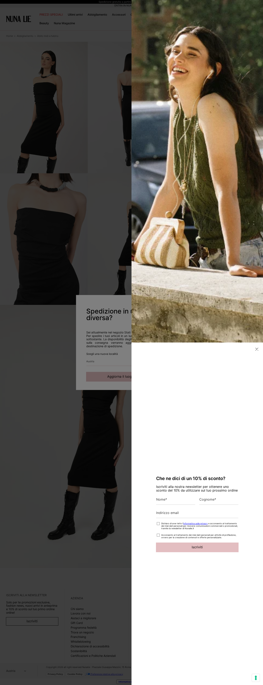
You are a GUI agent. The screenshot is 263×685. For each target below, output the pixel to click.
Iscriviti (197, 547)
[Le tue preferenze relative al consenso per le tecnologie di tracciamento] (256, 678)
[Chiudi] (257, 349)
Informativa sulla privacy (195, 523)
